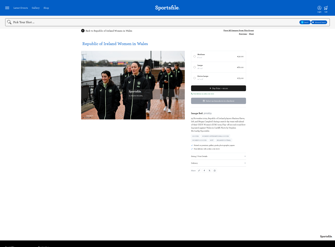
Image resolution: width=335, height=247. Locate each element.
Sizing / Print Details (199, 156)
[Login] (319, 8)
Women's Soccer (199, 140)
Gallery (36, 7)
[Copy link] (199, 170)
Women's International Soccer (215, 136)
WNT (211, 140)
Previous (243, 33)
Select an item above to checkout (220, 101)
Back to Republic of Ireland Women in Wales (109, 30)
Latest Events (20, 7)
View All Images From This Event (238, 30)
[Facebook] (204, 170)
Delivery (194, 163)
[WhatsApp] (215, 170)
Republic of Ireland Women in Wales (115, 43)
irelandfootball (224, 140)
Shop (46, 7)
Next (251, 33)
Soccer (195, 136)
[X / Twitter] (209, 170)
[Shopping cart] (326, 8)
